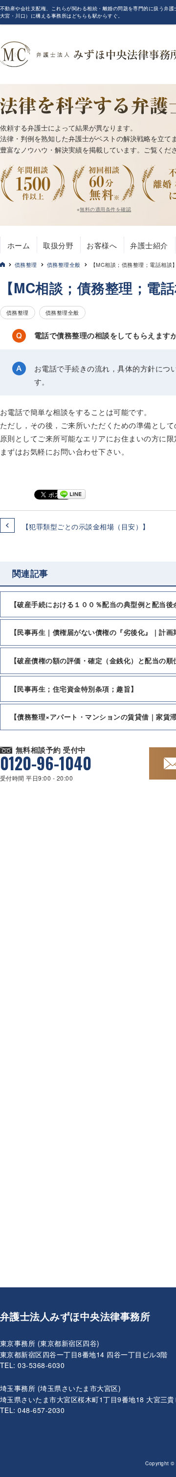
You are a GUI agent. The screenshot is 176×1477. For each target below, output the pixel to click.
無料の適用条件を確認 (105, 209)
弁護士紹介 (149, 245)
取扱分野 (58, 245)
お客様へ (102, 245)
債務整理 (26, 264)
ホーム (18, 245)
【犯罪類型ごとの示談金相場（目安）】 (86, 526)
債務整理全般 (64, 264)
